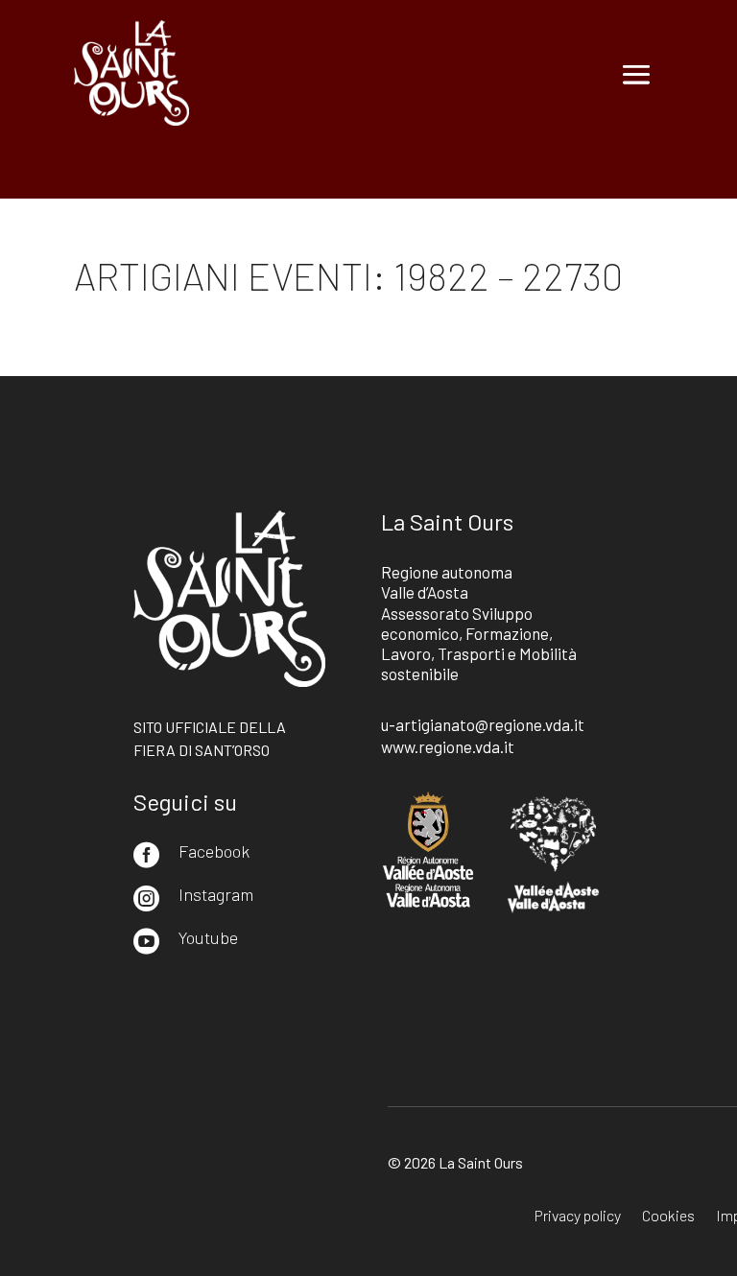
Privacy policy (578, 1216)
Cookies (668, 1216)
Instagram (215, 894)
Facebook (214, 851)
